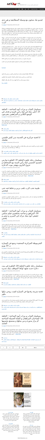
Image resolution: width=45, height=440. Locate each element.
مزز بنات (31, 425)
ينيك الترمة (10, 100)
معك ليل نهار (10, 412)
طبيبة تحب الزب (14, 203)
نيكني (11, 153)
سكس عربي (5, 151)
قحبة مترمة (4, 309)
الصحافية (30, 181)
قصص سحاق (6, 179)
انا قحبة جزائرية (39, 153)
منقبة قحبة (20, 100)
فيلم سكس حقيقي (21, 234)
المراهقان (19, 339)
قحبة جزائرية (25, 100)
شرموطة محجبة (17, 258)
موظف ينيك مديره (7, 284)
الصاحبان (33, 339)
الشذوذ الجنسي (36, 181)
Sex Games (42, 9)
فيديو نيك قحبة (13, 307)
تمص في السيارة (38, 258)
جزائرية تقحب (32, 258)
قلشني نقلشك (32, 153)
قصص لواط (5, 282)
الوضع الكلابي (25, 130)
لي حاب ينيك (26, 153)
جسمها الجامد (13, 339)
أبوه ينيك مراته (38, 234)
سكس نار (5, 202)
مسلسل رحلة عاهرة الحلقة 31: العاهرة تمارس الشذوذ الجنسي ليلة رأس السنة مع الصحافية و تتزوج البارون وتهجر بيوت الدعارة (22, 162)
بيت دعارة (25, 284)
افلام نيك (31, 412)
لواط (22, 284)
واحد (18, 3)
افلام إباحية (11, 423)
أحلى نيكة (30, 130)
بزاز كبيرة (5, 337)
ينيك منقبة (6, 100)
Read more (4, 125)
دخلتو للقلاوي (39, 307)
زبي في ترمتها (27, 307)
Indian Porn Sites (34, 9)
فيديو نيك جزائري (19, 307)
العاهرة (26, 181)
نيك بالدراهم (15, 153)
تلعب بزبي (32, 203)
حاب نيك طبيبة (22, 203)
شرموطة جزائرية (32, 100)
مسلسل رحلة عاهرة (7, 181)
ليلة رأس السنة (18, 130)
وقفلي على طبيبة (7, 203)
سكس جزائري (16, 98)
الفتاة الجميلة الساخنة (25, 339)
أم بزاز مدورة (38, 339)
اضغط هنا (4, 67)
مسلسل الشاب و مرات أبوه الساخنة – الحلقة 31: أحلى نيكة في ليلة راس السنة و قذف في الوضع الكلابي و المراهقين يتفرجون (21, 111)
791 (23, 347)
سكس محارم (6, 128)
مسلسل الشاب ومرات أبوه (9, 130)
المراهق (32, 234)
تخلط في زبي (38, 203)
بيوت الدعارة (22, 181)
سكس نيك (10, 98)
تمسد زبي (27, 203)
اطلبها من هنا (5, 83)
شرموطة (5, 98)
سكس (17, 151)
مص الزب (5, 258)
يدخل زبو (15, 100)
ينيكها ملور (4, 102)
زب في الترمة (33, 307)
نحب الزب (21, 153)
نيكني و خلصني (6, 153)
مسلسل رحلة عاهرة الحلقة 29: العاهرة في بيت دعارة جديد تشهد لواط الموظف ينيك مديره (22, 267)
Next (35, 347)
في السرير (28, 234)
